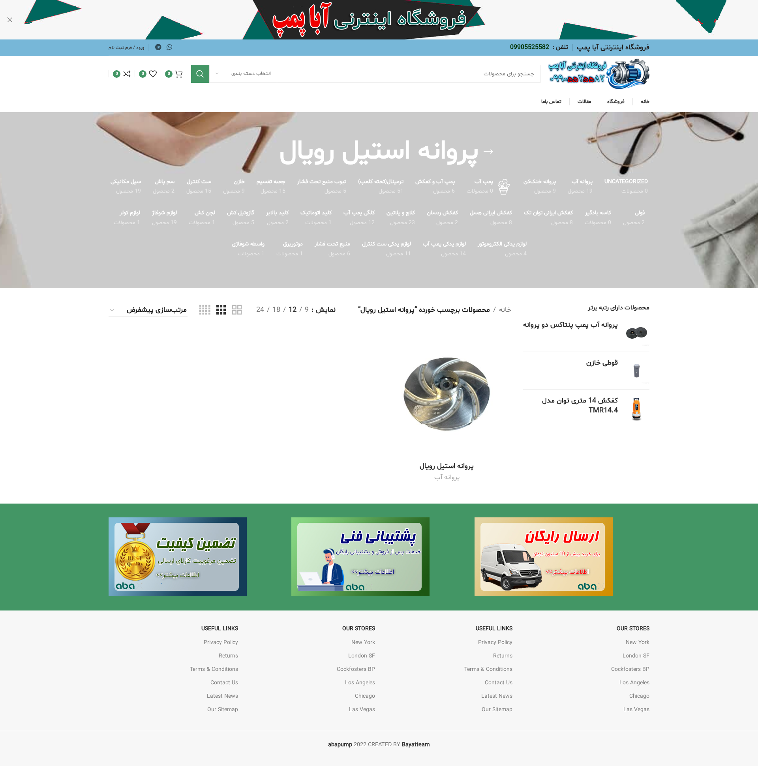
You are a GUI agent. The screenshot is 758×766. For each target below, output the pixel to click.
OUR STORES (633, 629)
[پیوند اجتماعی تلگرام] (158, 47)
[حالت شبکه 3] (221, 310)
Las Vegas (636, 710)
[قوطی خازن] (636, 371)
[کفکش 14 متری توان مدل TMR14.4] (636, 408)
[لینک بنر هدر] (391, 19)
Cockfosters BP (630, 669)
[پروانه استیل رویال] (446, 393)
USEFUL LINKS (494, 629)
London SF (636, 656)
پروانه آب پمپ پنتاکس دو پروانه (570, 325)
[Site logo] (598, 74)
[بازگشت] (488, 152)
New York (637, 642)
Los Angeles (634, 683)
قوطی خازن (602, 363)
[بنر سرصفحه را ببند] (10, 19)
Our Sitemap (497, 710)
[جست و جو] (200, 74)
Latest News (496, 696)
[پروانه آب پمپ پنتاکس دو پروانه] (636, 333)
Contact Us (498, 683)
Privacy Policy (495, 642)
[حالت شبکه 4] (204, 310)
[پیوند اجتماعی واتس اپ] (169, 47)
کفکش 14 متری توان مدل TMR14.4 (580, 406)
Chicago (639, 696)
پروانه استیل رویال (447, 466)
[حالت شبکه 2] (237, 310)
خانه (505, 310)
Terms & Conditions (488, 669)
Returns (502, 656)
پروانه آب (447, 477)
